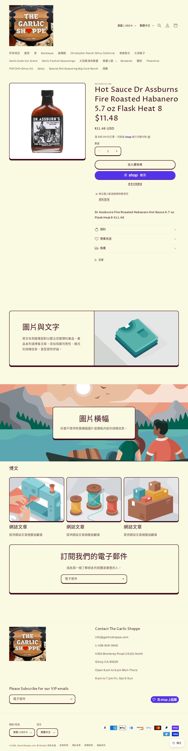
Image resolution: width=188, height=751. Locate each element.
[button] (109, 61)
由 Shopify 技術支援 (46, 745)
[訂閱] (123, 578)
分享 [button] (101, 260)
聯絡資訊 (101, 745)
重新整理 (104, 199)
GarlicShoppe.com (26, 745)
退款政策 (64, 745)
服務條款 (88, 745)
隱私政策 (76, 745)
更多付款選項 (135, 184)
